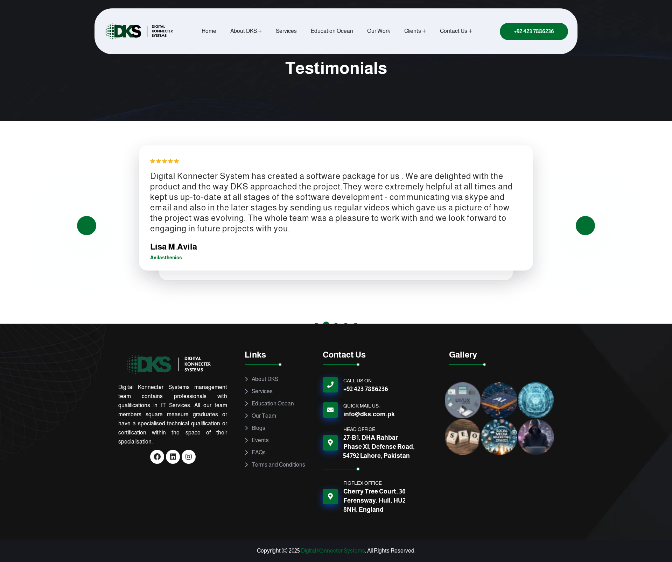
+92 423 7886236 (365, 389)
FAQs (259, 452)
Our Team (264, 416)
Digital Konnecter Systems (333, 551)
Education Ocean (332, 31)
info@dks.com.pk (369, 414)
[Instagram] (189, 457)
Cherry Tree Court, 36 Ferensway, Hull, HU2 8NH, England (374, 500)
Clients (412, 31)
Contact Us (453, 31)
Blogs (258, 428)
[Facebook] (157, 457)
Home (209, 31)
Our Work (378, 31)
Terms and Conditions (278, 465)
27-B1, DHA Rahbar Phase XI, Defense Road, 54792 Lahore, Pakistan (379, 446)
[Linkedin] (173, 457)
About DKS (243, 31)
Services (286, 31)
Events (260, 440)
